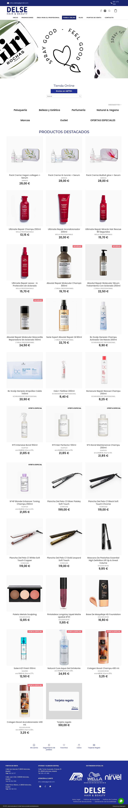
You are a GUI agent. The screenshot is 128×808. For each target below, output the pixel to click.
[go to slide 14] (105, 782)
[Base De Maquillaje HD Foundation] (103, 593)
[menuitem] (16, 17)
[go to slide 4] (89, 782)
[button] (115, 10)
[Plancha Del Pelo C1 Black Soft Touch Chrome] (103, 480)
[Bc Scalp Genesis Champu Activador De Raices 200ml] (103, 316)
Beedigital (122, 806)
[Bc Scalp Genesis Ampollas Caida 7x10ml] (25, 370)
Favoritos (64, 748)
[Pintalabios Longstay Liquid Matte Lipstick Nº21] (64, 593)
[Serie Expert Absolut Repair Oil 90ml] (64, 316)
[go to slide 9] (97, 782)
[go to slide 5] (90, 782)
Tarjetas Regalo (94, 748)
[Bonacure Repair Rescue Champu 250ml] (103, 370)
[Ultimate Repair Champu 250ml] (25, 208)
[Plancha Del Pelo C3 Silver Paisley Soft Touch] (64, 480)
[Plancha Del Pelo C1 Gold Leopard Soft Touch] (64, 537)
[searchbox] (64, 96)
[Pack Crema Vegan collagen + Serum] (25, 154)
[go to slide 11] (100, 782)
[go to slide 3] (87, 782)
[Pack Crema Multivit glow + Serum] (103, 154)
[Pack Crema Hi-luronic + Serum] (64, 154)
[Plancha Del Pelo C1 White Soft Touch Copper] (25, 537)
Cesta (79, 748)
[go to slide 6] (92, 782)
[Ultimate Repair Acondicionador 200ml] (64, 208)
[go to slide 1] (84, 782)
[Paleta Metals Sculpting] (25, 593)
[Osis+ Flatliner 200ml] (64, 370)
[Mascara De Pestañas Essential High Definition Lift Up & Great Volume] (103, 537)
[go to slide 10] (98, 782)
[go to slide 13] (103, 782)
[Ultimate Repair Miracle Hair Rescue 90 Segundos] (103, 208)
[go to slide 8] (95, 782)
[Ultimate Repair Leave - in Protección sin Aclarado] (25, 262)
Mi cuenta (34, 748)
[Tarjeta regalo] (64, 701)
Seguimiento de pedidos (49, 749)
